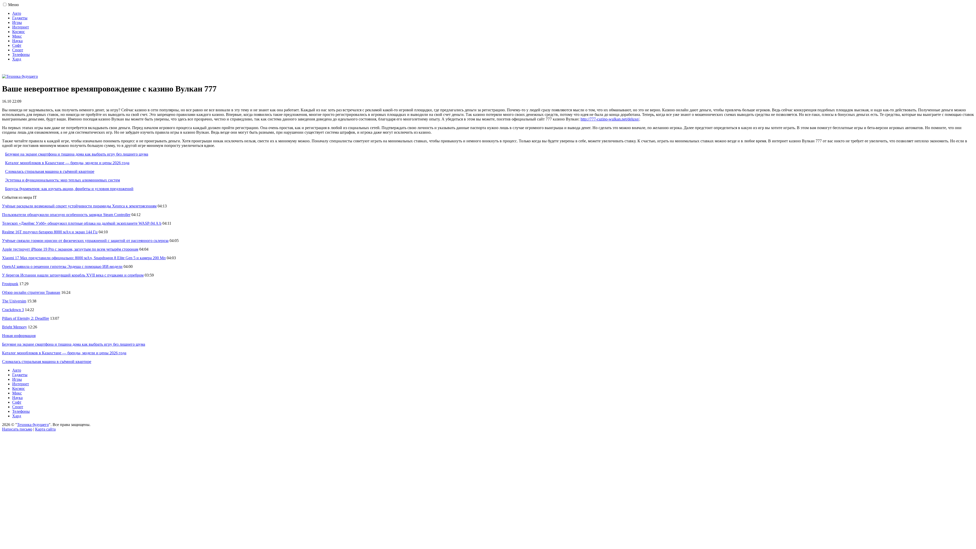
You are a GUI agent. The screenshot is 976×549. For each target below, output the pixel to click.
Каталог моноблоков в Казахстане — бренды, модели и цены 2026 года (67, 163)
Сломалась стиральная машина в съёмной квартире (49, 171)
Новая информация (19, 335)
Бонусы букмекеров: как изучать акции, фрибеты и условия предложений (69, 189)
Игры (17, 22)
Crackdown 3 (13, 310)
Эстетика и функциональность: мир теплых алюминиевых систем (62, 180)
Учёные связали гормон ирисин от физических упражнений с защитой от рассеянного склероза (85, 240)
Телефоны (21, 54)
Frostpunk (10, 284)
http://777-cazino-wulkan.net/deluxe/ (610, 119)
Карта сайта (45, 429)
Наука (17, 41)
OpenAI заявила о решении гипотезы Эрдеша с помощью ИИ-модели (62, 266)
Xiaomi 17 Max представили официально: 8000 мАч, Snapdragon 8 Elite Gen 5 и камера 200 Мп (84, 258)
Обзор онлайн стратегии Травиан (31, 292)
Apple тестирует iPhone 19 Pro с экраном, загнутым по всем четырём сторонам (70, 249)
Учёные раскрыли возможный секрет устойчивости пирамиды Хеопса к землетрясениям (79, 206)
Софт (16, 45)
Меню (13, 5)
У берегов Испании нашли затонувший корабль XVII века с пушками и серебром (73, 275)
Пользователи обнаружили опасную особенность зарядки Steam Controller (66, 214)
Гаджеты (19, 18)
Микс (17, 36)
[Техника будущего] (20, 76)
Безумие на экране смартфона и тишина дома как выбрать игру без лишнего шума (76, 154)
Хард (16, 59)
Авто (16, 13)
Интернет (20, 27)
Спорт (17, 50)
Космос (18, 31)
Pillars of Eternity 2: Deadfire (25, 318)
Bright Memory (14, 327)
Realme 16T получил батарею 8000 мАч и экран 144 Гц (50, 232)
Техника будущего (33, 424)
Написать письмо (17, 429)
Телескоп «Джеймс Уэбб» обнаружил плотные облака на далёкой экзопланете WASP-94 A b (81, 223)
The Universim (14, 301)
